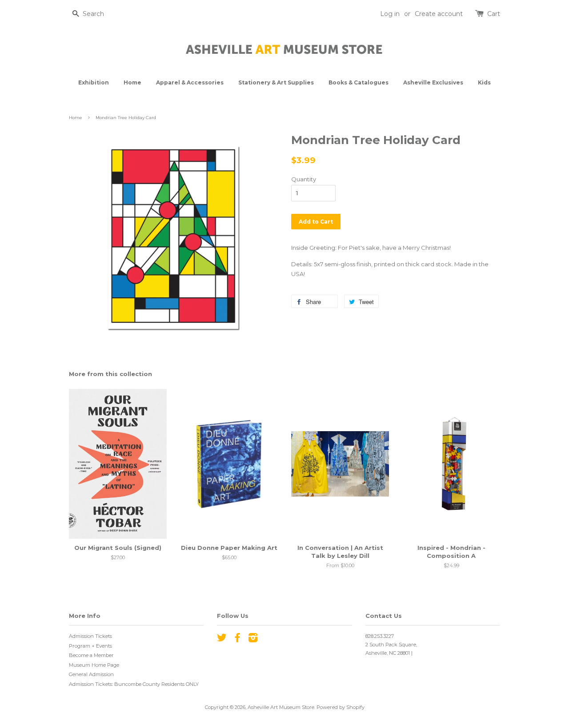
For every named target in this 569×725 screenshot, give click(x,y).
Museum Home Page (94, 665)
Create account (439, 14)
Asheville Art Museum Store (281, 707)
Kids (484, 82)
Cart (493, 14)
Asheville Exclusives (433, 82)
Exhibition (93, 82)
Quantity (303, 179)
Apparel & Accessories (190, 82)
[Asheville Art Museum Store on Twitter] (222, 640)
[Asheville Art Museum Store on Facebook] (237, 640)
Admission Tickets (90, 636)
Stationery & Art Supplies (276, 82)
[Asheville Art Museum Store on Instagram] (253, 640)
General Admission (91, 674)
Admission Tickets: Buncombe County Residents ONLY (134, 684)
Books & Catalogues (359, 82)
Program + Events (90, 646)
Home (132, 82)
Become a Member (91, 655)
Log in (390, 14)
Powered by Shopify (341, 707)
